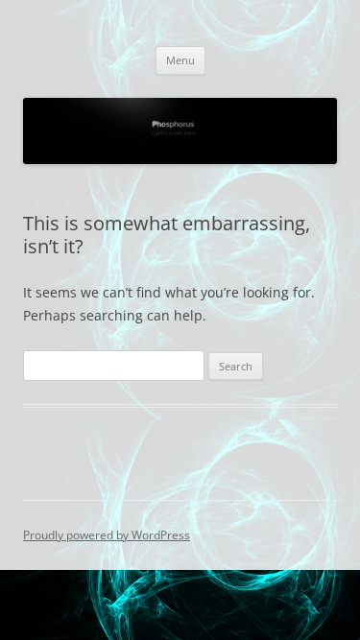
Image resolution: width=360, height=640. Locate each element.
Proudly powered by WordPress (106, 535)
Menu (180, 60)
